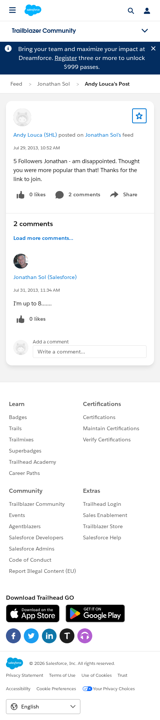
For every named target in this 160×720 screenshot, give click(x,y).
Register (66, 58)
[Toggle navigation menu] (144, 31)
